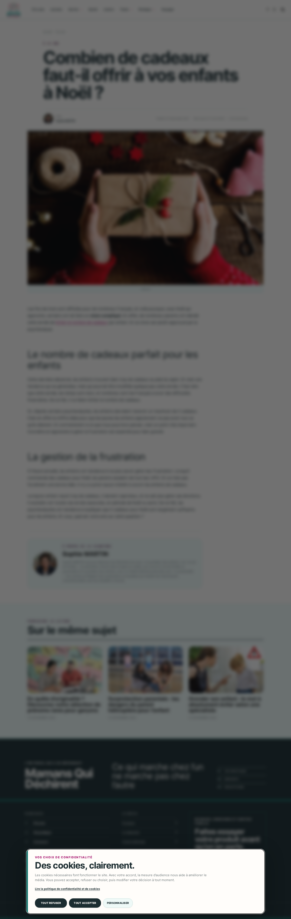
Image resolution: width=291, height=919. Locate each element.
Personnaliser (118, 903)
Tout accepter (85, 903)
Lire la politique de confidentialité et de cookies (67, 888)
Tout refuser (51, 903)
